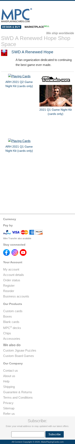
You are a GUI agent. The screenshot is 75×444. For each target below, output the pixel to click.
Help (6, 381)
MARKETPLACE (37, 26)
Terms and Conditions (18, 397)
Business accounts (16, 296)
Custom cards (12, 311)
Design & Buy (11, 26)
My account (11, 269)
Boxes (7, 316)
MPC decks (12, 328)
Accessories (11, 338)
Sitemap (8, 408)
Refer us (9, 413)
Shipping (9, 386)
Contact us (10, 370)
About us (9, 376)
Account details (13, 275)
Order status (11, 280)
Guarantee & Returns (17, 392)
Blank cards (11, 322)
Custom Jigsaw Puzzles (19, 350)
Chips (7, 333)
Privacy (8, 403)
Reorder (8, 291)
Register (9, 285)
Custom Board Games (18, 356)
